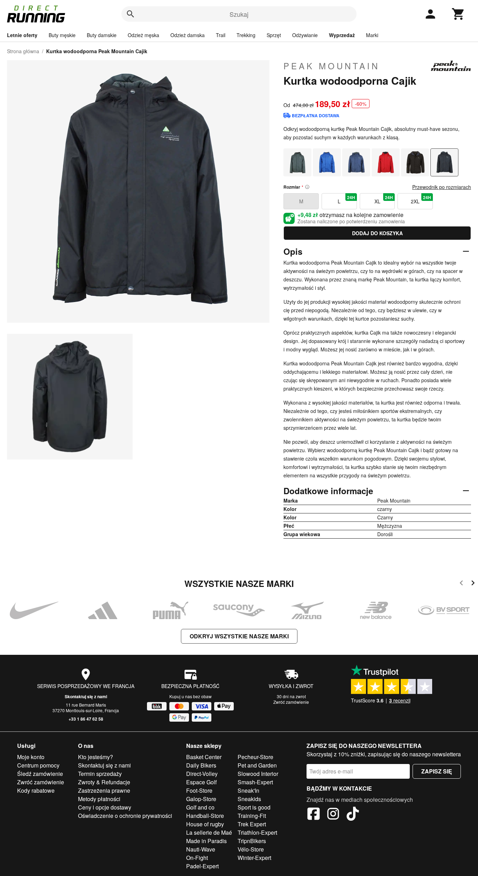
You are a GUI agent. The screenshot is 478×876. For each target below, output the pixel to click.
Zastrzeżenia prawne (104, 790)
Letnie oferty (22, 34)
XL (383, 199)
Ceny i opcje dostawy (104, 807)
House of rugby (205, 824)
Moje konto (30, 757)
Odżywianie (305, 34)
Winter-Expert (254, 858)
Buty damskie (102, 34)
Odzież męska (143, 34)
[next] (473, 584)
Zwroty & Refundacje (104, 782)
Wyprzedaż (342, 34)
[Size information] (307, 186)
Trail (220, 34)
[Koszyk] (458, 14)
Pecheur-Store (255, 757)
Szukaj (239, 14)
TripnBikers (252, 841)
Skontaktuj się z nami (86, 696)
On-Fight (197, 858)
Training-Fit (252, 816)
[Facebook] (314, 815)
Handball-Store (205, 816)
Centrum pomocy (38, 765)
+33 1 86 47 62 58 (86, 719)
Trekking (246, 34)
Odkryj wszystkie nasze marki (239, 636)
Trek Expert (252, 824)
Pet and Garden (257, 765)
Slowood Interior (258, 774)
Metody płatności (99, 799)
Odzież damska (187, 34)
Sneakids (249, 799)
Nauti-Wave (200, 849)
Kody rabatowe (36, 790)
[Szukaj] (130, 14)
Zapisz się (436, 771)
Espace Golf (201, 782)
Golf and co (200, 807)
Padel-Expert (202, 866)
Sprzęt (274, 34)
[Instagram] (333, 815)
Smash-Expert (255, 782)
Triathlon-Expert (257, 832)
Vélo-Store (251, 849)
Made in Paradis (206, 841)
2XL (421, 199)
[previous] (461, 584)
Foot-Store (199, 790)
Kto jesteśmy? (95, 757)
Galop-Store (201, 799)
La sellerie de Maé (209, 832)
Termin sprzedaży (100, 774)
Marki (372, 34)
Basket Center (204, 757)
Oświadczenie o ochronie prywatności (125, 816)
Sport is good (254, 807)
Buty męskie (62, 34)
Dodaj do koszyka (377, 233)
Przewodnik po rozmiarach (441, 186)
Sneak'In (248, 790)
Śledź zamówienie (40, 774)
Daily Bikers (201, 765)
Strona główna (23, 51)
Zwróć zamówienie (291, 702)
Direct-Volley (202, 774)
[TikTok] (353, 815)
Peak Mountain (331, 65)
